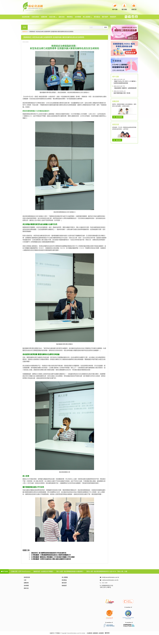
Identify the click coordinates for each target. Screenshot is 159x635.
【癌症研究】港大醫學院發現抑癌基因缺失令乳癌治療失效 (48, 553)
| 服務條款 (95, 633)
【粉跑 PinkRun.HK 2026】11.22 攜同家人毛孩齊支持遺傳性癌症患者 (125, 82)
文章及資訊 (35, 17)
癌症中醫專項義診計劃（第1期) (122, 93)
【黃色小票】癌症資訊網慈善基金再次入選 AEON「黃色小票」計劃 (106, 571)
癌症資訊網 (25, 17)
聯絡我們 (113, 17)
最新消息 (62, 17)
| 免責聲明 (101, 633)
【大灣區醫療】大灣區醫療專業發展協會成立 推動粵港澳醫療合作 (50, 555)
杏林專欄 (78, 17)
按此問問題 (119, 117)
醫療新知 (24, 31)
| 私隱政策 (89, 633)
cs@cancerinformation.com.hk (110, 580)
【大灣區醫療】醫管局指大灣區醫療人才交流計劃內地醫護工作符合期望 (52, 557)
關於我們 (105, 17)
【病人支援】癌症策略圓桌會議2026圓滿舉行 (69, 571)
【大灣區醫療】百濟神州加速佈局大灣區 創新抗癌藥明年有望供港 (50, 559)
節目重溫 (97, 17)
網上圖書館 (86, 17)
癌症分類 (52, 17)
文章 (25, 580)
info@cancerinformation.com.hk (110, 577)
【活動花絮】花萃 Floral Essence (20, 571)
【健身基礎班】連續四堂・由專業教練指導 (125, 88)
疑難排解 (44, 17)
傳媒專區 (70, 17)
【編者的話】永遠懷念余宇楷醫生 (43, 571)
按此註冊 (118, 140)
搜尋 (105, 27)
